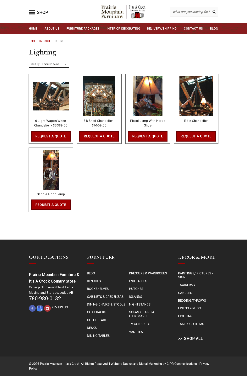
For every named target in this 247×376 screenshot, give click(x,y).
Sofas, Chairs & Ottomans (141, 314)
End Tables (138, 281)
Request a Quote (51, 136)
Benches (94, 281)
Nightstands (140, 304)
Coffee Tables (98, 320)
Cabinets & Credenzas (105, 297)
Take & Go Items (191, 324)
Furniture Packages (83, 28)
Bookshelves (98, 289)
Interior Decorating (123, 28)
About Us (52, 28)
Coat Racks (96, 312)
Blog (214, 28)
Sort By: (35, 64)
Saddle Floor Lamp (51, 194)
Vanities (136, 332)
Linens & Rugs (189, 308)
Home (33, 28)
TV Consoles (139, 324)
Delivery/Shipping (162, 28)
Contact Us (193, 28)
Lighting (185, 316)
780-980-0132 (45, 298)
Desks (92, 328)
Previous (235, 363)
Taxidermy (186, 285)
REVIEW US (60, 307)
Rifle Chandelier (196, 121)
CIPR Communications (182, 364)
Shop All (193, 338)
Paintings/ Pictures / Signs (195, 275)
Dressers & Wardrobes (148, 273)
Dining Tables (98, 336)
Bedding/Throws (192, 300)
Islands (135, 297)
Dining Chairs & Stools (106, 304)
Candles (185, 293)
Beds (91, 273)
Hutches (136, 289)
